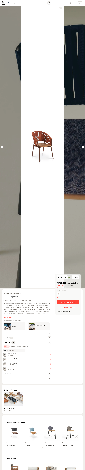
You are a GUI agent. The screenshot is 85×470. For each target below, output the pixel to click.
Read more (6, 317)
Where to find (62, 298)
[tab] (7, 346)
